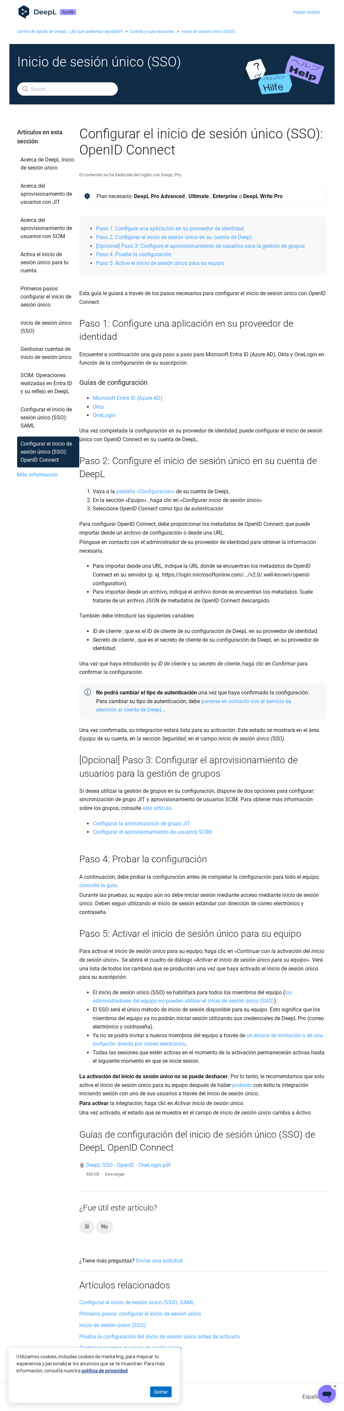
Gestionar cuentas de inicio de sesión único (46, 353)
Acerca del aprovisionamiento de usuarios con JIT (46, 194)
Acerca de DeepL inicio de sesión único (47, 163)
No (104, 1226)
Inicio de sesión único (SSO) (208, 31)
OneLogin (104, 415)
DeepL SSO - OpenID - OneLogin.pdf (128, 1165)
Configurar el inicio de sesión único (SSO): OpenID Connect (46, 452)
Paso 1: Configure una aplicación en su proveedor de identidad (170, 228)
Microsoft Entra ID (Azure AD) (128, 398)
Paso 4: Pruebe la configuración (133, 254)
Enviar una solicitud (159, 1261)
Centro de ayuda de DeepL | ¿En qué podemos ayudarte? (70, 31)
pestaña (145, 491)
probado (242, 1085)
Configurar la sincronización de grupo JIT (141, 823)
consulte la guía (98, 885)
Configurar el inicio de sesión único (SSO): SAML (46, 417)
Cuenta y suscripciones (152, 31)
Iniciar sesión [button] (306, 12)
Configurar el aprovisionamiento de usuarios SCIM (153, 832)
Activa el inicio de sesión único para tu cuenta (44, 262)
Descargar (115, 1174)
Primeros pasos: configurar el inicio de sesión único (45, 296)
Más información (37, 474)
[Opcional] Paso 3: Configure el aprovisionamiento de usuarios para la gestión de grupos (200, 246)
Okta (98, 407)
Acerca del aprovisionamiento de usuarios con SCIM (46, 228)
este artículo (156, 808)
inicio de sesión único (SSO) (46, 327)
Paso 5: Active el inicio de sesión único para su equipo (160, 263)
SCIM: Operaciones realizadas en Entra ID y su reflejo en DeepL (46, 383)
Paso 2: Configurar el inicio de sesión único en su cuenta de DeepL (174, 237)
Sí (87, 1226)
